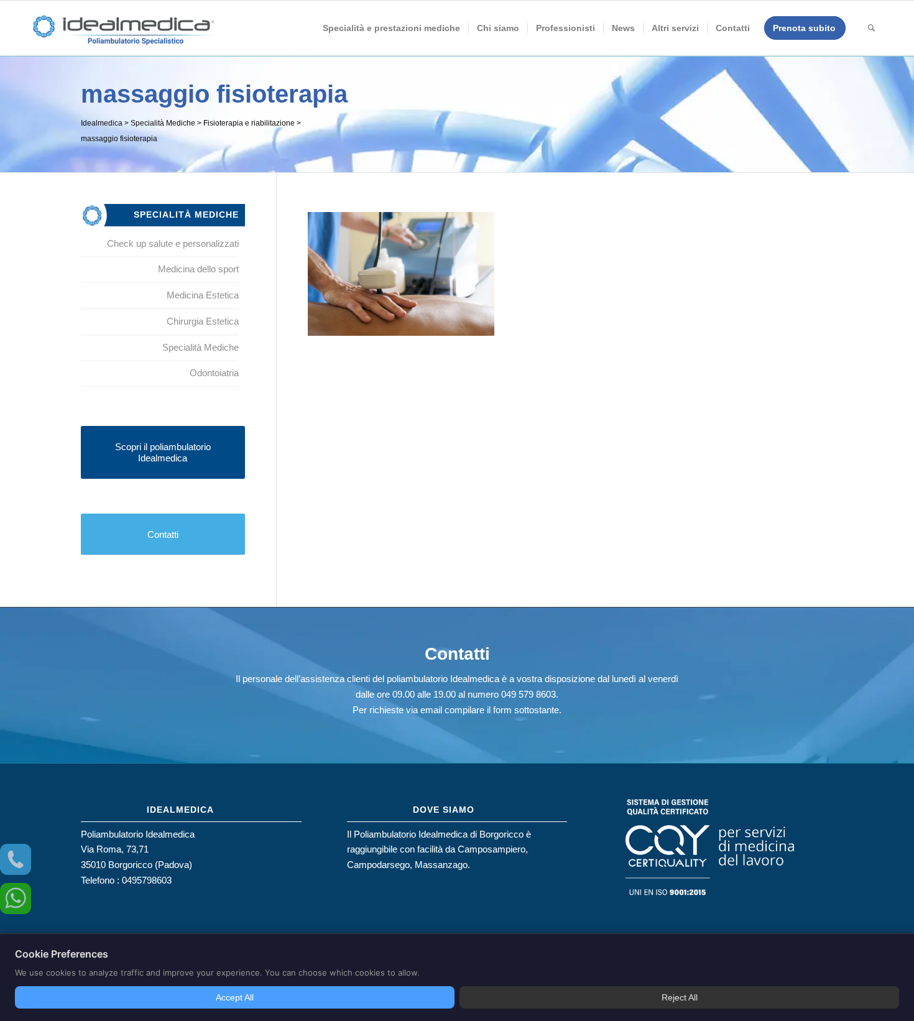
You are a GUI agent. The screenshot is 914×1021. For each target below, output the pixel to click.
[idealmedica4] (124, 34)
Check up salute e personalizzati (173, 243)
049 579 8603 (528, 694)
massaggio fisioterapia (214, 94)
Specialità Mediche (200, 347)
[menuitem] (391, 28)
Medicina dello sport (198, 269)
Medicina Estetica (203, 295)
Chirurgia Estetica (203, 321)
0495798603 (147, 880)
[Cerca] (871, 28)
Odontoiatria (214, 372)
